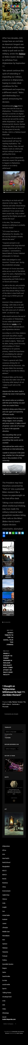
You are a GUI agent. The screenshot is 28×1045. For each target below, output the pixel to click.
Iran (3, 911)
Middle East (6, 931)
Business (5, 883)
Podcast (4, 956)
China (4, 887)
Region (4, 968)
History (4, 899)
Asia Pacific (5, 858)
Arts (3, 854)
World (4, 1017)
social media (6, 984)
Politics (4, 960)
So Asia (6, 622)
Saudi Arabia (6, 976)
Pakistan (5, 948)
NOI (3, 939)
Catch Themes (19, 1033)
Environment (6, 891)
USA (9, 622)
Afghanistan (6, 846)
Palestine (5, 952)
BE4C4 (4, 874)
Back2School (6, 862)
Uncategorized (6, 996)
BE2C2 (4, 870)
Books (4, 878)
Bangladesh (6, 866)
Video (4, 1009)
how (16, 106)
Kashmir (4, 919)
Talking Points (6, 992)
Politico (22, 54)
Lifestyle (5, 927)
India (3, 903)
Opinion (4, 944)
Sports (4, 988)
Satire (4, 972)
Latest (4, 923)
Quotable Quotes (7, 964)
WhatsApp (5, 1013)
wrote (14, 324)
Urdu (3, 1000)
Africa (4, 850)
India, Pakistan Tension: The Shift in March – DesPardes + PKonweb (14, 704)
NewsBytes (5, 935)
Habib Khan (5, 895)
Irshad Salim (6, 915)
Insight (4, 907)
